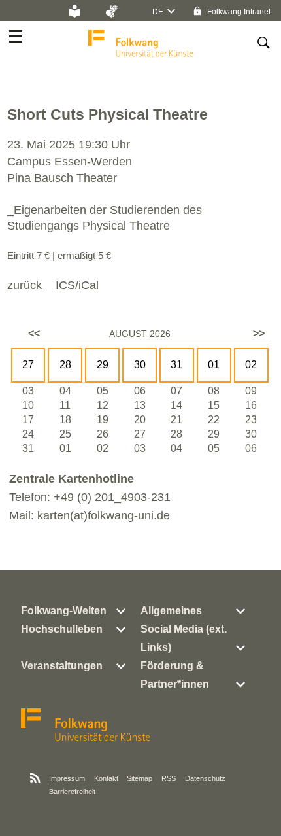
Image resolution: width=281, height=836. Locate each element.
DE (157, 11)
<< (34, 333)
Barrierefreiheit (72, 791)
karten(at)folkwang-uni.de (103, 515)
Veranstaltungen (62, 665)
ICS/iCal (77, 285)
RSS (168, 778)
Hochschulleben (62, 629)
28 (65, 364)
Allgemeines (171, 610)
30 (140, 364)
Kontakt (106, 778)
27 (28, 364)
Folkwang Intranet (238, 11)
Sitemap (139, 778)
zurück (26, 285)
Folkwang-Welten (64, 610)
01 (214, 364)
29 (102, 364)
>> (259, 333)
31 (176, 364)
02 (251, 364)
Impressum (67, 778)
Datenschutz (205, 778)
